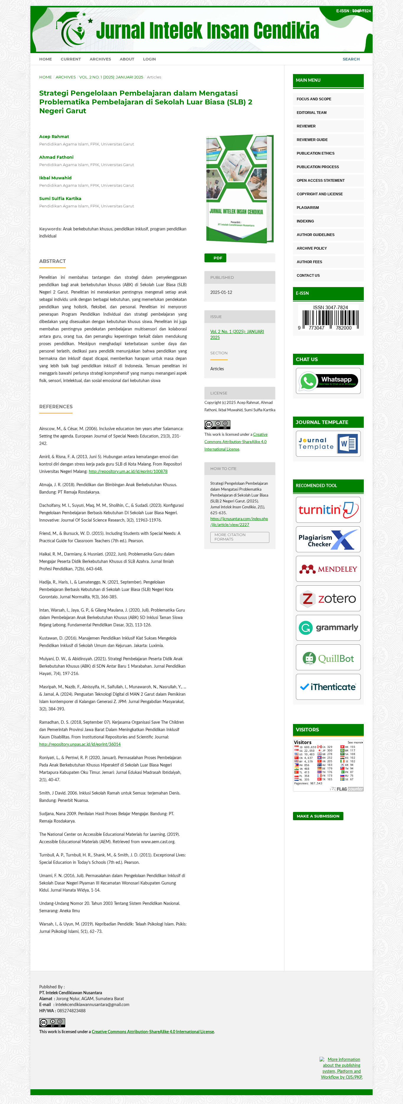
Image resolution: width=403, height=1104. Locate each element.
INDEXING (305, 221)
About (127, 59)
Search (351, 59)
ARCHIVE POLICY (312, 248)
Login (149, 59)
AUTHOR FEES (309, 262)
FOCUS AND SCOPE (314, 99)
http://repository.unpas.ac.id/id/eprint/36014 (80, 745)
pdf (217, 257)
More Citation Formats (230, 536)
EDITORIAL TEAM (312, 113)
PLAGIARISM (308, 208)
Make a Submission (318, 816)
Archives (100, 59)
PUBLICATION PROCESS (318, 167)
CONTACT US (308, 275)
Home (45, 59)
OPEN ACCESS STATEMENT (321, 180)
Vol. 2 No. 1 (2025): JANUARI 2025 (111, 77)
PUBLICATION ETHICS (316, 153)
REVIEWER (306, 126)
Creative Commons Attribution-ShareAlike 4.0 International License (236, 442)
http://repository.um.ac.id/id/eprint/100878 (128, 472)
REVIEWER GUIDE (312, 140)
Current (71, 59)
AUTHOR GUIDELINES (316, 235)
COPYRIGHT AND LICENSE (320, 194)
